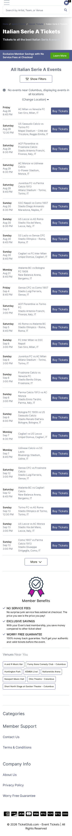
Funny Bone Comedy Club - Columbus (46, 664)
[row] (36, 111)
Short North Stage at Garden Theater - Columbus (29, 686)
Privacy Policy (13, 785)
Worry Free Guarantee (19, 796)
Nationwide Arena (51, 671)
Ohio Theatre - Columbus (41, 679)
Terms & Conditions (17, 747)
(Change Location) (34, 99)
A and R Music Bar (13, 664)
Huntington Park (12, 671)
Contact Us (11, 737)
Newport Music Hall (14, 679)
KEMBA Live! (31, 671)
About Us (10, 775)
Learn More (59, 55)
